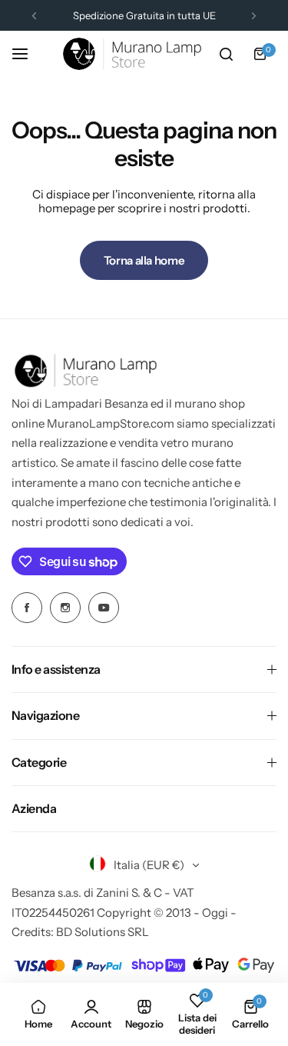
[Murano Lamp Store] (132, 54)
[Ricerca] (226, 54)
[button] (34, 16)
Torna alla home (144, 260)
